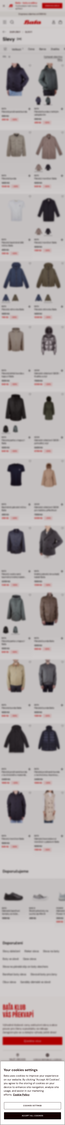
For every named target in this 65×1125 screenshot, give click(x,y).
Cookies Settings (32, 1105)
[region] (32, 1093)
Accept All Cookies (32, 1115)
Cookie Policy (21, 1094)
